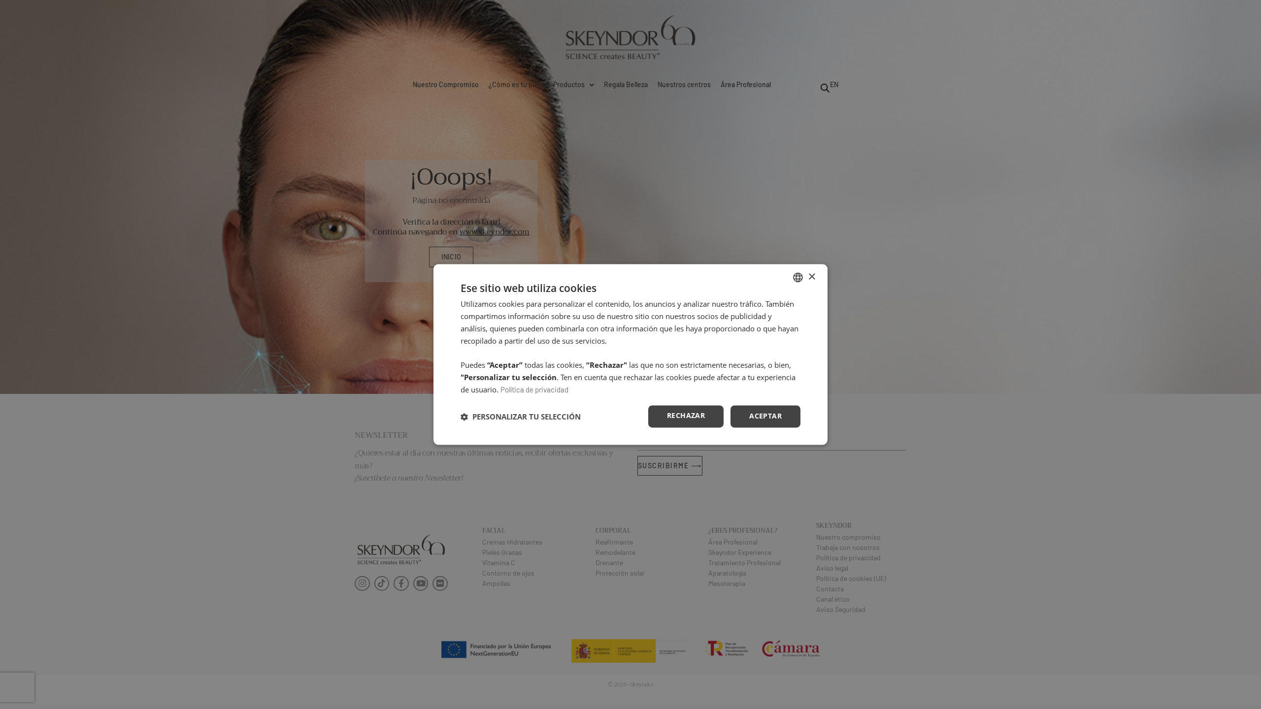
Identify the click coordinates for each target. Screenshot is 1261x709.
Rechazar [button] (686, 415)
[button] (521, 416)
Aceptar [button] (765, 416)
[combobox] (798, 277)
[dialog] (630, 354)
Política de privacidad (534, 389)
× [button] (811, 277)
